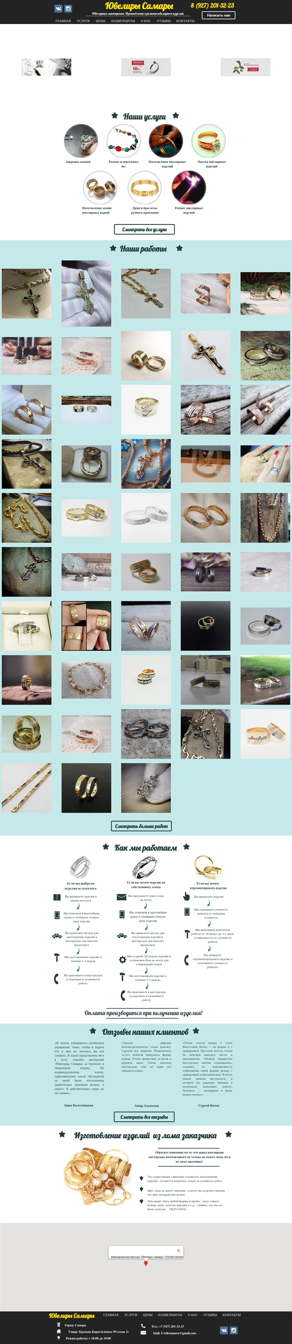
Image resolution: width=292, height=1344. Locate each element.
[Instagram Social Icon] (68, 9)
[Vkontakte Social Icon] (58, 9)
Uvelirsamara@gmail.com (178, 1333)
